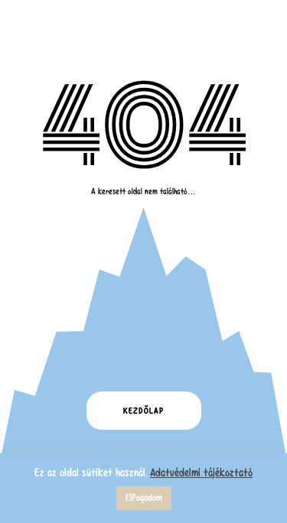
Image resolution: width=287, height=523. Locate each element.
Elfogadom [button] (144, 498)
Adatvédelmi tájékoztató (201, 472)
